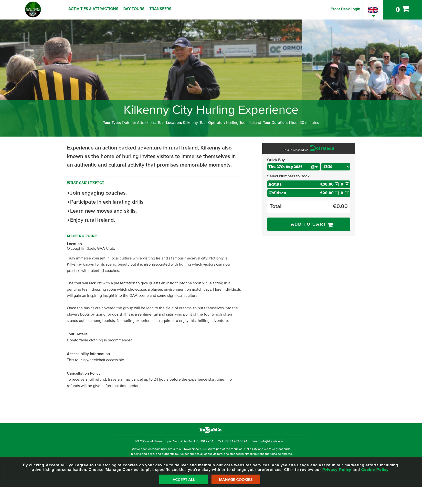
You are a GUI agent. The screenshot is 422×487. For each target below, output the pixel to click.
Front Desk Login (345, 9)
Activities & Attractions (93, 9)
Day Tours (134, 9)
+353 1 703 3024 (235, 441)
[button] (314, 167)
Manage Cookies (236, 480)
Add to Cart (309, 224)
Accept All (184, 480)
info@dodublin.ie (272, 441)
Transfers (160, 9)
